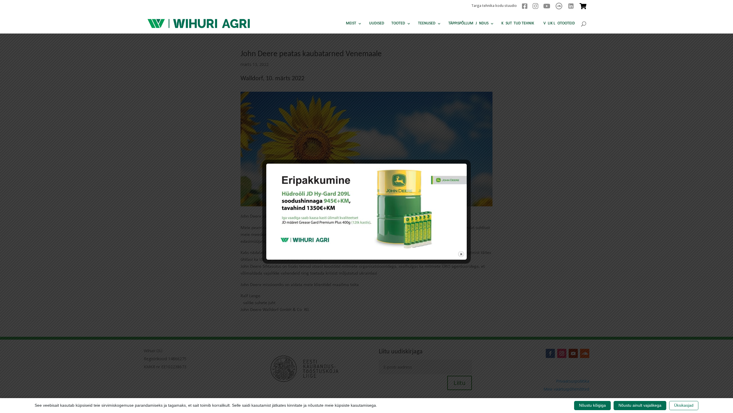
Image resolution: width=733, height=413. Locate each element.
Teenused (427, 23)
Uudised (376, 23)
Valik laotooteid (559, 23)
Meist (351, 23)
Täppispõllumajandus (468, 23)
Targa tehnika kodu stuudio (494, 6)
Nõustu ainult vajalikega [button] (639, 405)
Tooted (398, 23)
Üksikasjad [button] (683, 405)
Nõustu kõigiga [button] (592, 405)
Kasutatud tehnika (518, 23)
